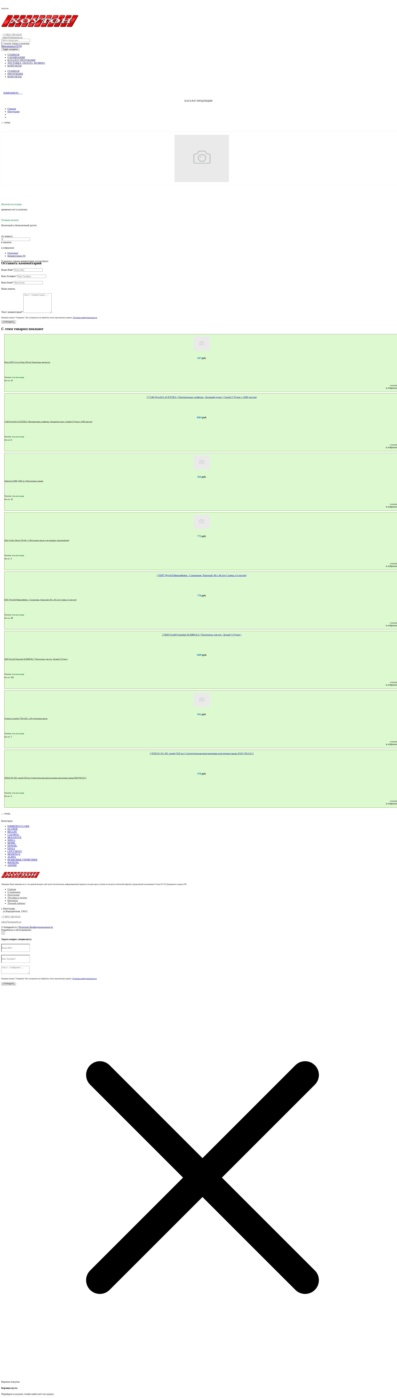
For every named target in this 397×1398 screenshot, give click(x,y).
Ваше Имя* (7, 270)
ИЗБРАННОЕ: (13, 93)
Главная (11, 108)
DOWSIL (12, 845)
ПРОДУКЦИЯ (15, 74)
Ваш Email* (7, 282)
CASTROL (13, 834)
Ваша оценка (8, 288)
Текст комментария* (12, 312)
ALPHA (11, 857)
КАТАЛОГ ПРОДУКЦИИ (21, 60)
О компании (13, 892)
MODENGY (13, 854)
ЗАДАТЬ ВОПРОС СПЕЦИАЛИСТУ (28, 86)
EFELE (11, 848)
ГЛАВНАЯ (13, 54)
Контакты (12, 900)
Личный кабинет (16, 903)
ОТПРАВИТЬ (8, 322)
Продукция (13, 111)
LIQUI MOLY (14, 851)
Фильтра (13, 862)
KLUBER (12, 829)
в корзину (6, 242)
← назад (5, 122)
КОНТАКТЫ (14, 65)
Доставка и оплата (17, 897)
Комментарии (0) (16, 256)
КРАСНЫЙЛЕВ (40, 930)
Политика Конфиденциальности (35, 927)
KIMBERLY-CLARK (18, 826)
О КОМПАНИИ (16, 57)
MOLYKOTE (14, 837)
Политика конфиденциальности (85, 318)
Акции (12, 865)
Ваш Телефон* (9, 276)
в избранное (7, 247)
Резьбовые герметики (22, 859)
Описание (12, 253)
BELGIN (12, 831)
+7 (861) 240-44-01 (12, 34)
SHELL (11, 840)
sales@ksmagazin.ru (12, 37)
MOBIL (11, 843)
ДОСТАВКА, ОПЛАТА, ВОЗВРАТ (26, 63)
